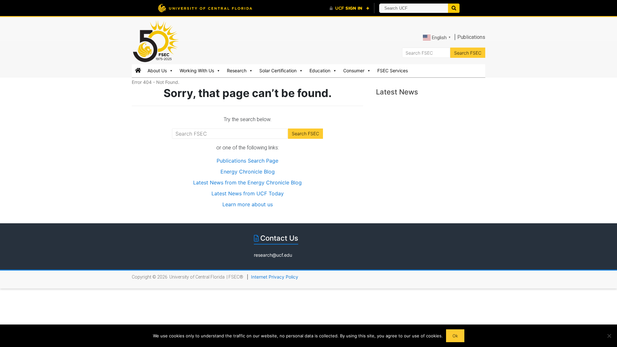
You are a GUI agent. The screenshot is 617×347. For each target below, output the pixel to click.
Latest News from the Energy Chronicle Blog (247, 182)
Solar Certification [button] (278, 70)
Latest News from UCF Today (247, 193)
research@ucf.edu (273, 255)
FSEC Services (392, 70)
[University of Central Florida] (205, 8)
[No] (609, 336)
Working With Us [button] (197, 70)
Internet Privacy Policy (274, 277)
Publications (471, 37)
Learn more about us (247, 204)
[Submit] (454, 8)
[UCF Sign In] (349, 8)
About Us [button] (157, 70)
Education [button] (319, 70)
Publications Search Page (247, 160)
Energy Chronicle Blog (247, 171)
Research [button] (236, 70)
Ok (455, 335)
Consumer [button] (353, 70)
